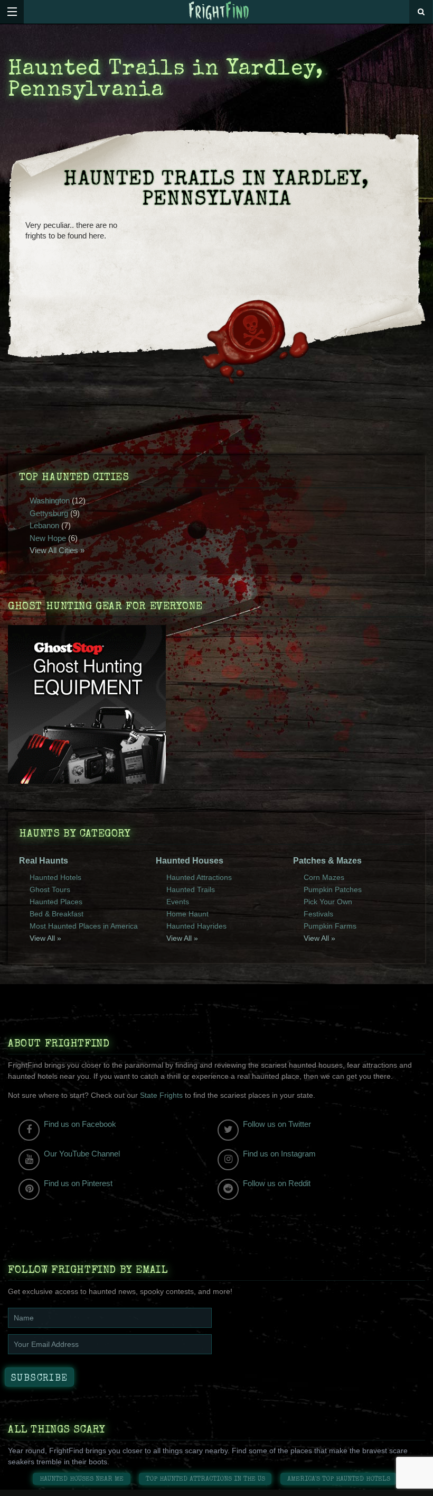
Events (177, 901)
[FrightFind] (219, 11)
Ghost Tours (50, 889)
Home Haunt (187, 914)
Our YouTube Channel (82, 1153)
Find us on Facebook (80, 1123)
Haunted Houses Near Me (82, 1479)
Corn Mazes (324, 877)
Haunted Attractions (199, 877)
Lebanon (44, 525)
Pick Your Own (328, 901)
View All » (45, 938)
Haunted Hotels (55, 877)
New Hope (48, 538)
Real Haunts (43, 860)
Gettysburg (49, 513)
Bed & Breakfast (56, 914)
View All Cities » (57, 550)
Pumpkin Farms (330, 926)
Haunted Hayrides (196, 926)
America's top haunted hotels (338, 1479)
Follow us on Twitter (277, 1123)
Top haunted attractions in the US (205, 1479)
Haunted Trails (190, 889)
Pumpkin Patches (333, 889)
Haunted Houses (189, 860)
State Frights (161, 1095)
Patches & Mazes (327, 860)
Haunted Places (56, 901)
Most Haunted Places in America (84, 926)
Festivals (318, 914)
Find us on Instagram (279, 1153)
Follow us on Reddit (276, 1183)
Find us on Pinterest (78, 1183)
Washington (50, 500)
